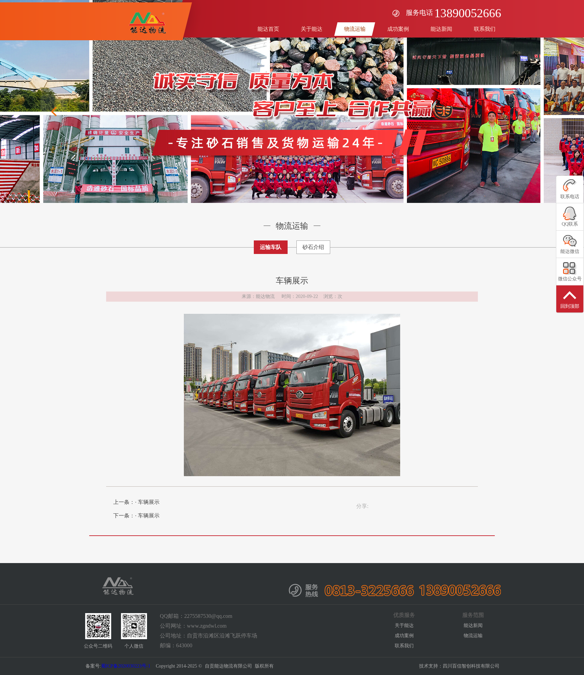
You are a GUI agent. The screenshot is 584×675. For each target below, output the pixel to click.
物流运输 (473, 635)
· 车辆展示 (147, 502)
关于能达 (404, 625)
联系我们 (404, 645)
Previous (54, 112)
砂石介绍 (313, 247)
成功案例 (404, 635)
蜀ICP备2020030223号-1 (125, 666)
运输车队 (271, 247)
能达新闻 (473, 625)
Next (529, 112)
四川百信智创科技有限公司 (471, 666)
